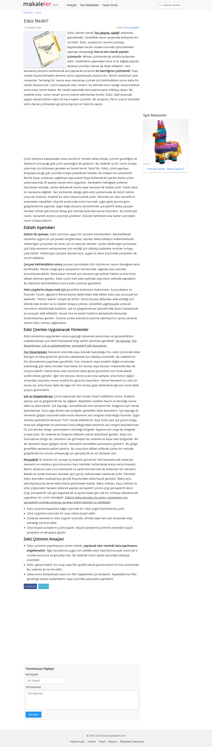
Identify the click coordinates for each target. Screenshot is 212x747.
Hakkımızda (77, 741)
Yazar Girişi (110, 5)
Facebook (30, 586)
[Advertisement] (82, 131)
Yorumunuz (33, 687)
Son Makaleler (89, 5)
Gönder (33, 714)
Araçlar (72, 5)
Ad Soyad (32, 674)
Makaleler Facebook (132, 741)
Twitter (43, 586)
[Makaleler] (42, 4)
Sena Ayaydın (131, 27)
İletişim (112, 741)
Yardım (92, 741)
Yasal (102, 741)
